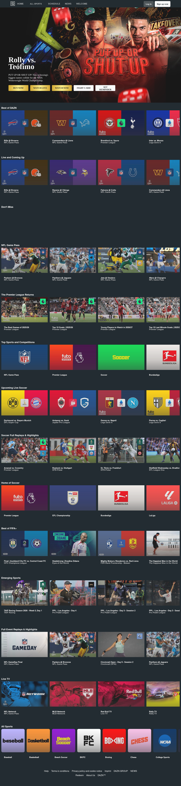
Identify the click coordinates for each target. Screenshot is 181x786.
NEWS (134, 770)
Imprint (108, 770)
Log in (149, 4)
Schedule (54, 4)
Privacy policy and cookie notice (87, 770)
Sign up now (162, 4)
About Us (90, 775)
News (68, 4)
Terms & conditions (60, 770)
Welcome (81, 4)
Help (46, 770)
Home (20, 4)
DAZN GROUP (121, 770)
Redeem (80, 775)
